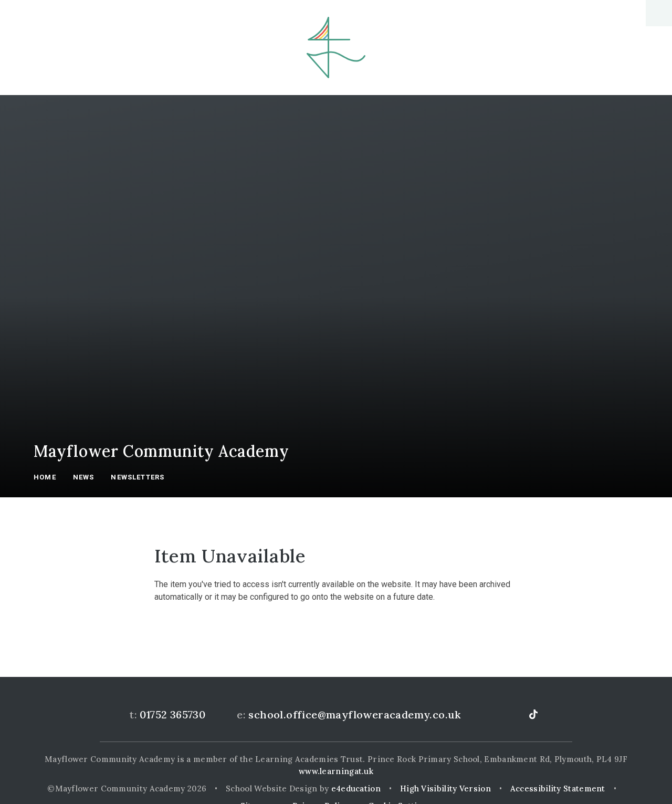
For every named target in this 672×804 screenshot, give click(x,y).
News (83, 477)
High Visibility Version (445, 788)
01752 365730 (172, 714)
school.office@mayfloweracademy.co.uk (354, 714)
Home (45, 477)
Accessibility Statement (557, 788)
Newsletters (137, 477)
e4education (356, 788)
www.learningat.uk (336, 771)
